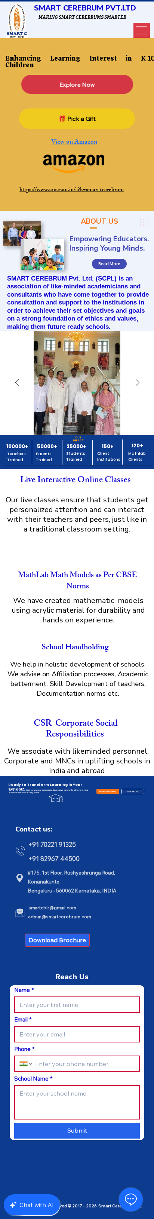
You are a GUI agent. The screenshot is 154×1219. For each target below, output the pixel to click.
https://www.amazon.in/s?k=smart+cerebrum (71, 190)
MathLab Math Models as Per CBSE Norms (77, 581)
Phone (24, 1049)
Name (24, 990)
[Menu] (141, 30)
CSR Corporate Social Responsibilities (74, 729)
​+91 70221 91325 (52, 844)
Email (22, 1019)
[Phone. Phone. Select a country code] (26, 1064)
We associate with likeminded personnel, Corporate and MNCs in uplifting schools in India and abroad (77, 761)
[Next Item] (137, 382)
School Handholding (74, 648)
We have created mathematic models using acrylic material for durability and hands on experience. (78, 610)
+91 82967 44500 (54, 859)
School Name (33, 1078)
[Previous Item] (16, 382)
